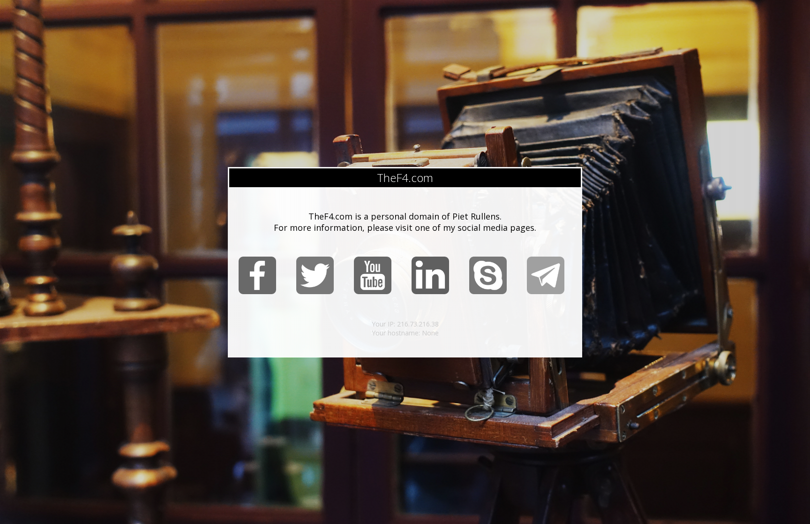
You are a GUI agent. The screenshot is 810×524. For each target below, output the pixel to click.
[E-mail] (545, 292)
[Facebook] (257, 292)
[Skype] (488, 292)
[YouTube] (372, 292)
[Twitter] (315, 292)
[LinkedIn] (430, 292)
